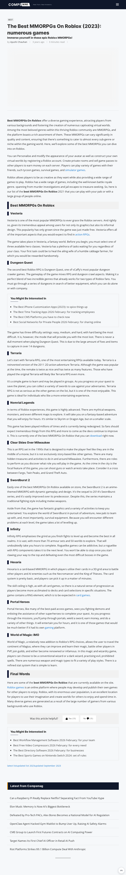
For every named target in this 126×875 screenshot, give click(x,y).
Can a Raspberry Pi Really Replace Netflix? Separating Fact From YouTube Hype (57, 798)
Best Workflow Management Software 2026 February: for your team (54, 740)
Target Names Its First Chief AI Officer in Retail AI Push (42, 840)
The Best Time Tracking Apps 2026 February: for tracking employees (54, 312)
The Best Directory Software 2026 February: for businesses (48, 750)
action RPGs (82, 234)
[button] (121, 870)
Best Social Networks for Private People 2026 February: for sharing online (57, 322)
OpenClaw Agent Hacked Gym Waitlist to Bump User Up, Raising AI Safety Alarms (58, 823)
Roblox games (15, 687)
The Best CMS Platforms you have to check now (41, 317)
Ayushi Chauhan (18, 41)
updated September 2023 (48, 765)
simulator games (75, 170)
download (96, 435)
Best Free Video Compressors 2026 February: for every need (49, 745)
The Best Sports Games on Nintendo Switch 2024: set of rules (49, 755)
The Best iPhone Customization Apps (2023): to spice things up (50, 307)
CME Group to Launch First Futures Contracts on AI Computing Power (51, 832)
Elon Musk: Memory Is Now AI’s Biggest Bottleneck (40, 806)
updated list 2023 (26, 765)
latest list (12, 765)
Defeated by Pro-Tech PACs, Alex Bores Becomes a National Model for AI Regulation (59, 815)
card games (83, 595)
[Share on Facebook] (62, 114)
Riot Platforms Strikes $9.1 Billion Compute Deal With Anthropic (48, 849)
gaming (49, 627)
